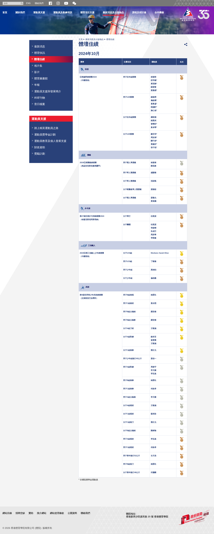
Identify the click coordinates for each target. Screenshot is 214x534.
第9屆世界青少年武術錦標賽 (91, 295)
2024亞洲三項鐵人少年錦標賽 (92, 253)
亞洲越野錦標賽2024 (88, 77)
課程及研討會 (139, 12)
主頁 (81, 39)
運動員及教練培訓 (62, 12)
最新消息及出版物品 (113, 12)
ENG (28, 3)
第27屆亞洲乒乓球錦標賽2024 (92, 216)
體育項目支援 (87, 12)
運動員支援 (39, 12)
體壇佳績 (110, 39)
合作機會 (159, 12)
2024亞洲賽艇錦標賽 (88, 162)
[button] (74, 3)
